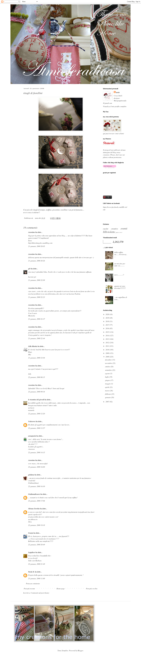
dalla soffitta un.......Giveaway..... (120, 254)
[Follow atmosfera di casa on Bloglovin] (109, 167)
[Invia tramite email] (51, 218)
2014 (108, 335)
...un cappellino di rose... (120, 298)
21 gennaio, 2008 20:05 (36, 246)
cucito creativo (110, 228)
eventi (124, 228)
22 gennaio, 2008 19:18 (36, 525)
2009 (108, 353)
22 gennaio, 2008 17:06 (36, 501)
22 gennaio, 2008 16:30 (36, 486)
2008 (108, 356)
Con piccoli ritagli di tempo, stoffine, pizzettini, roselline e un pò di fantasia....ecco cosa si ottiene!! (53, 211)
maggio (108, 383)
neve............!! (119, 275)
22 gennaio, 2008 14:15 (36, 452)
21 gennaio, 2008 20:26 (36, 261)
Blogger (80, 650)
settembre (108, 370)
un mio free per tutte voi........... (119, 264)
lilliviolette (109, 232)
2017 (108, 325)
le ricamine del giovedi (36, 399)
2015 (108, 332)
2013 (108, 339)
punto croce (119, 232)
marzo (107, 390)
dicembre (108, 360)
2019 (108, 318)
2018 (108, 321)
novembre (108, 363)
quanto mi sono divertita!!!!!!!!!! (120, 287)
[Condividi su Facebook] (57, 218)
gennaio (108, 397)
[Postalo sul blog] (53, 218)
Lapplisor (31, 552)
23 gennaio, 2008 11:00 (36, 578)
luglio (107, 377)
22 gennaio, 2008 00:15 (36, 377)
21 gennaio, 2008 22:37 (36, 319)
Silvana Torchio (34, 508)
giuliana (31, 474)
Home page (61, 588)
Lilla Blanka (32, 346)
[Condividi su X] (55, 218)
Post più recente (29, 588)
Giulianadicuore (34, 494)
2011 (108, 346)
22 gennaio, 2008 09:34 (36, 391)
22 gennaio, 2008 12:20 (36, 413)
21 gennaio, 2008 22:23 (36, 297)
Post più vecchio (91, 588)
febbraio (108, 394)
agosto (107, 373)
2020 (108, 314)
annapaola (32, 436)
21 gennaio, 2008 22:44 (36, 338)
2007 (108, 401)
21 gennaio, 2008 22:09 (36, 280)
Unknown (31, 421)
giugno (107, 380)
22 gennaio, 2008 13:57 (36, 428)
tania (118, 92)
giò (29, 268)
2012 (108, 342)
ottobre (107, 366)
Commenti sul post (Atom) (40, 593)
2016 (108, 328)
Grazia (30, 533)
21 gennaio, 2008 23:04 (36, 358)
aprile (107, 387)
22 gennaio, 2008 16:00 (36, 467)
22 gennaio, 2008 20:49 (36, 544)
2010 (108, 349)
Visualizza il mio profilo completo (114, 106)
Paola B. (31, 572)
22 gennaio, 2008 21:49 (36, 564)
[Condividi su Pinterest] (59, 218)
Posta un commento (33, 583)
